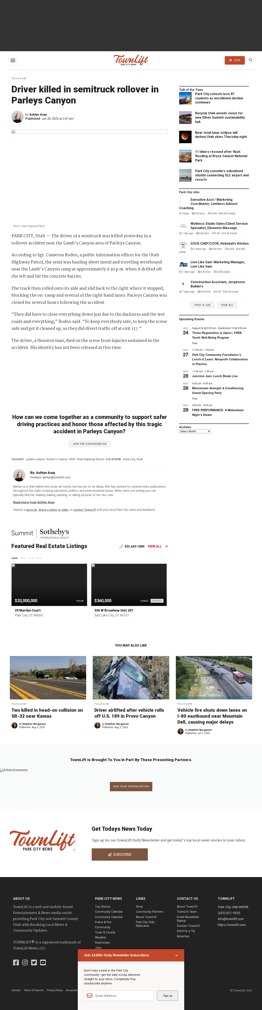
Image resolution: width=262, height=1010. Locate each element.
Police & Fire (18, 78)
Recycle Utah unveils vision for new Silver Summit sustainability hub (220, 117)
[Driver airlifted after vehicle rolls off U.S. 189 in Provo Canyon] (131, 677)
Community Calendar (109, 912)
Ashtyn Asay (38, 114)
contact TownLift (84, 510)
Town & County (105, 932)
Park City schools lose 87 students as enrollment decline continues (219, 98)
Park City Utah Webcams (145, 924)
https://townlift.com (232, 925)
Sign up (167, 995)
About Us (21, 899)
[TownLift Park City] (131, 60)
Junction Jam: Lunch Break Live (215, 376)
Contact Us (187, 899)
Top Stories (102, 906)
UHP (72, 459)
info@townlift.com (231, 919)
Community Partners (149, 912)
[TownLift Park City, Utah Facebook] (16, 963)
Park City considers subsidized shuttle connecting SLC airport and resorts (222, 175)
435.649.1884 (134, 546)
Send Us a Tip (186, 931)
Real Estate (102, 942)
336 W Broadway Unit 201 (113, 610)
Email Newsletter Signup (188, 919)
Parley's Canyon (57, 459)
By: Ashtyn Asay (42, 473)
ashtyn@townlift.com (56, 477)
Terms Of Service (34, 990)
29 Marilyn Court (28, 610)
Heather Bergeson (34, 724)
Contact (16, 990)
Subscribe (122, 854)
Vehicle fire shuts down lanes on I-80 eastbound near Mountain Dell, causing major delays (212, 716)
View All (155, 546)
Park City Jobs (189, 192)
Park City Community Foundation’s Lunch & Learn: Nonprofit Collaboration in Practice (220, 359)
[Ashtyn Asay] (18, 117)
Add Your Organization (131, 786)
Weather (100, 937)
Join (236, 60)
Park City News (108, 899)
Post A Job (203, 305)
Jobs (98, 948)
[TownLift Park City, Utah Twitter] (34, 963)
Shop (139, 906)
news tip (31, 510)
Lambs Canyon (35, 459)
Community (102, 927)
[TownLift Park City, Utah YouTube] (43, 963)
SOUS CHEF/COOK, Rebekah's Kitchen (220, 243)
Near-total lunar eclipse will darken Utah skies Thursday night (221, 135)
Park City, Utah (133, 459)
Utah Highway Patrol (90, 459)
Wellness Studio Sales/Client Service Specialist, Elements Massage (219, 226)
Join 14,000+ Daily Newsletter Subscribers (116, 955)
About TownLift (146, 917)
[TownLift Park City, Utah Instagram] (25, 963)
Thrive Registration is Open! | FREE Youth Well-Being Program (217, 335)
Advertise (183, 936)
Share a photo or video (53, 510)
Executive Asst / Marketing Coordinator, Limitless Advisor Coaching (208, 204)
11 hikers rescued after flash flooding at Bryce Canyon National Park (221, 156)
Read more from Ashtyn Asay (33, 502)
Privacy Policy (55, 990)
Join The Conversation (89, 444)
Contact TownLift (188, 926)
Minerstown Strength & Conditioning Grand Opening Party (218, 390)
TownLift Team (187, 912)
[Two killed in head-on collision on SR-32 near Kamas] (48, 677)
